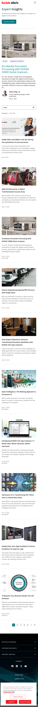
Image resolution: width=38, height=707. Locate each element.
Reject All (11, 702)
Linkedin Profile (19, 91)
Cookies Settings (18, 697)
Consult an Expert (9, 21)
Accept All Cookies (25, 702)
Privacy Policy (19, 675)
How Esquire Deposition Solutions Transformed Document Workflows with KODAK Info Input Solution (17, 342)
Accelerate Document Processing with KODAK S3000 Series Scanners (15, 69)
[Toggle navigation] (35, 2)
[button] (19, 642)
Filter (5, 107)
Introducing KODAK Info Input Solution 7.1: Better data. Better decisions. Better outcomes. (18, 443)
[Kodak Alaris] (10, 2)
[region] (19, 694)
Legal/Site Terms (19, 679)
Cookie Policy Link (9, 692)
